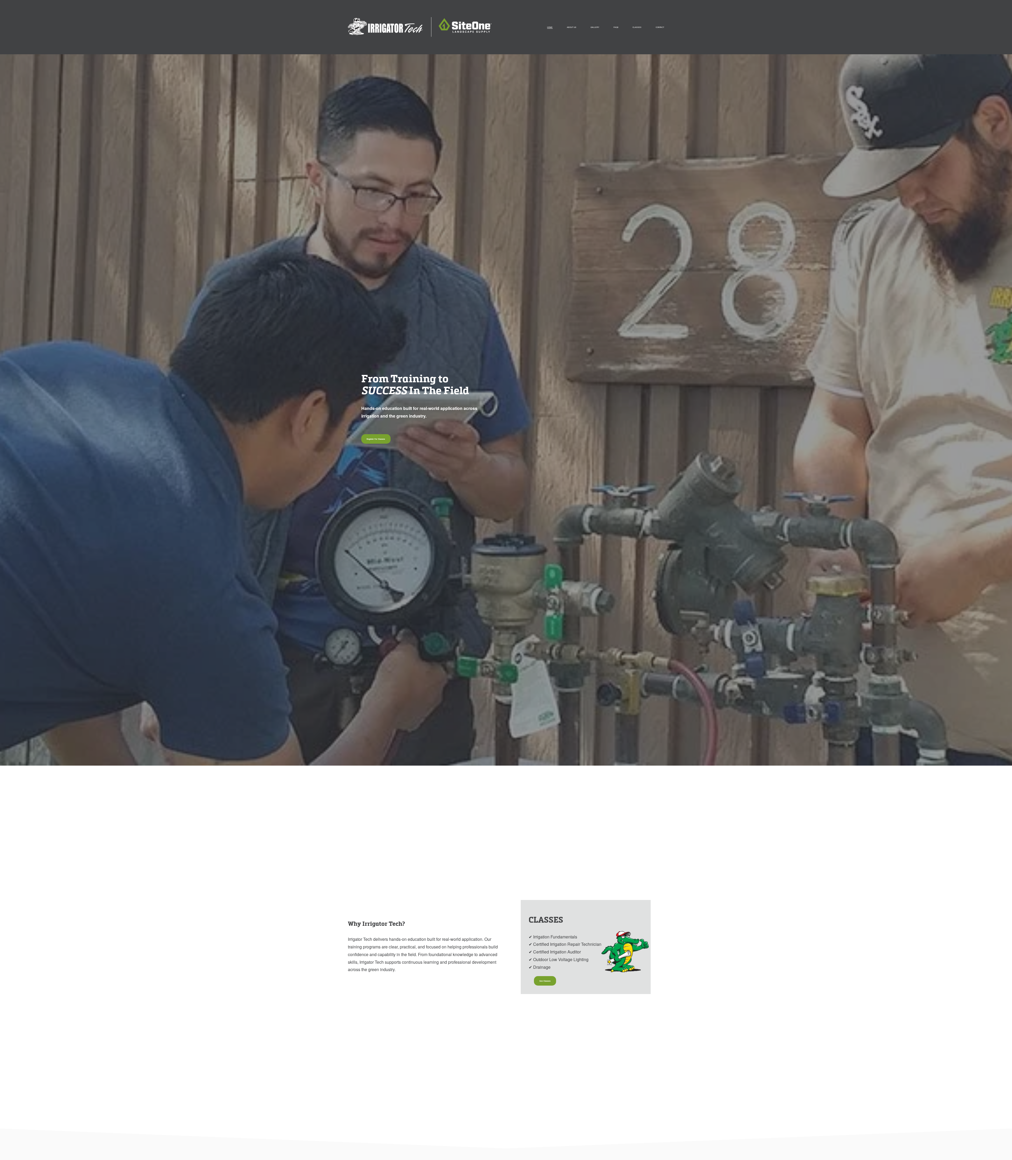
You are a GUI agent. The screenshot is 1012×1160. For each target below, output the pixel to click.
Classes (636, 27)
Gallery (595, 27)
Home (550, 27)
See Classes (545, 981)
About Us (571, 27)
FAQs (616, 27)
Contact (660, 27)
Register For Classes (376, 439)
